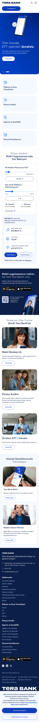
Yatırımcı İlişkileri (7, 584)
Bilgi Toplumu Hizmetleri (24, 679)
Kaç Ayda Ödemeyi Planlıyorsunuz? (13, 186)
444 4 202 (8, 568)
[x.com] (11, 666)
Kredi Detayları (25, 255)
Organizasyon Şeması (9, 589)
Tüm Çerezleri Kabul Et (19, 710)
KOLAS (4, 616)
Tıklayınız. (28, 260)
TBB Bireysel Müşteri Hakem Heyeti (13, 595)
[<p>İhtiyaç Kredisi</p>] (19, 104)
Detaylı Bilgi (8, 58)
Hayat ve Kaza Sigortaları (10, 634)
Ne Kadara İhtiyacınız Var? (16, 167)
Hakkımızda (7, 577)
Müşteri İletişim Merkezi (9, 649)
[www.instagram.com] (3, 666)
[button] (2, 71)
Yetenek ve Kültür (7, 592)
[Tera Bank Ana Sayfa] (8, 553)
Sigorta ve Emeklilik (10, 625)
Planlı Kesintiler (7, 652)
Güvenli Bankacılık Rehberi (9, 682)
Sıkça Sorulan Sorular (8, 598)
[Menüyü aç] (36, 3)
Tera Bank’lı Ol (11, 8)
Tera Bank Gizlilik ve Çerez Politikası (28, 677)
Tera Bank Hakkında (8, 581)
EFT (3, 610)
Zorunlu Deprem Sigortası (10, 637)
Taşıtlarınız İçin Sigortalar (10, 631)
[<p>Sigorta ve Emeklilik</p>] (19, 121)
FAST (3, 613)
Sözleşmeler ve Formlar (8, 679)
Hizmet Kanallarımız (10, 643)
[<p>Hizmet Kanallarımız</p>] (19, 138)
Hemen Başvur (10, 255)
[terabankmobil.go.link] (24, 659)
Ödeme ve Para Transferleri (13, 604)
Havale (4, 608)
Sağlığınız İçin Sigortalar (9, 628)
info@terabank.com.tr (11, 572)
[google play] (9, 659)
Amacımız (5, 586)
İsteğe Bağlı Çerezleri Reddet (20, 717)
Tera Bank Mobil (7, 647)
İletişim (4, 601)
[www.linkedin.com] (7, 666)
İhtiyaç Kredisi (8, 621)
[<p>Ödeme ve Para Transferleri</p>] (19, 86)
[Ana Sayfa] (11, 3)
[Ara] (32, 3)
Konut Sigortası (7, 640)
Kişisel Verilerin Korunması (9, 677)
